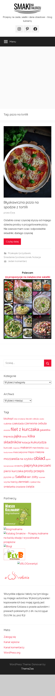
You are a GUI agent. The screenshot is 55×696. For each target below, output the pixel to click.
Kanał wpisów (12, 642)
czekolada (18, 423)
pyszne (7, 477)
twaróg (14, 482)
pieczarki (44, 465)
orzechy (18, 465)
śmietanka (9, 486)
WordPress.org (12, 652)
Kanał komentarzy (14, 647)
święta (30, 486)
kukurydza (38, 442)
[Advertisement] (27, 77)
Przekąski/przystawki (19, 253)
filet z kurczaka (25, 429)
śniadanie (20, 486)
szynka (7, 482)
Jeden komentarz (17, 261)
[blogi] (8, 546)
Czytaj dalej (12, 241)
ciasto (41, 419)
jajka (17, 436)
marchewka (38, 448)
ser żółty (32, 477)
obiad (39, 458)
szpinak (42, 477)
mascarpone (20, 452)
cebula (36, 419)
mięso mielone (36, 452)
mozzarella (11, 459)
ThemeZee (27, 668)
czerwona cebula (35, 423)
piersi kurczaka (13, 471)
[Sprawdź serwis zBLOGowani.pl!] (27, 563)
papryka (30, 465)
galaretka (45, 430)
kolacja (26, 442)
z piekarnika (34, 482)
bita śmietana (19, 419)
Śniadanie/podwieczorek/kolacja (22, 257)
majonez (16, 448)
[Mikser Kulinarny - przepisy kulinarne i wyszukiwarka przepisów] (17, 524)
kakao (24, 437)
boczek (29, 419)
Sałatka (20, 477)
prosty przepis (34, 471)
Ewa (12, 212)
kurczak (8, 447)
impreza (8, 436)
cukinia (7, 423)
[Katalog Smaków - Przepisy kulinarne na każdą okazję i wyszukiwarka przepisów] (27, 542)
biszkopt (8, 418)
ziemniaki (23, 481)
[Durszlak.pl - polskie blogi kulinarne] (13, 529)
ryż (13, 477)
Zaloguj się (10, 636)
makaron (26, 447)
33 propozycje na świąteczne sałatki (27, 277)
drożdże (7, 430)
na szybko (26, 458)
